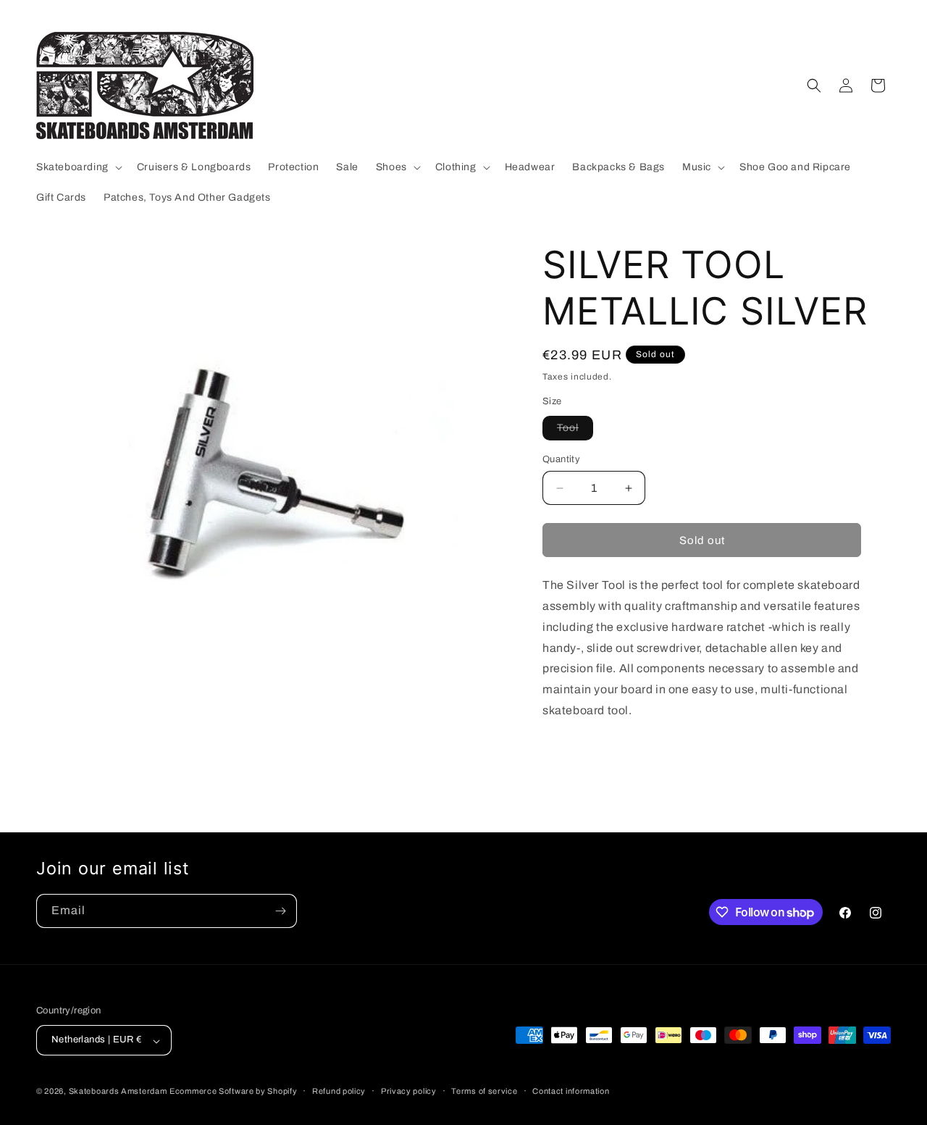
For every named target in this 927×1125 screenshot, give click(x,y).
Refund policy (339, 1091)
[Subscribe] (280, 911)
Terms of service (484, 1091)
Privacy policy (409, 1091)
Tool (575, 431)
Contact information (570, 1091)
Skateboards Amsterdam (118, 1091)
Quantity (561, 459)
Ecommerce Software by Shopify (233, 1091)
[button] (78, 167)
